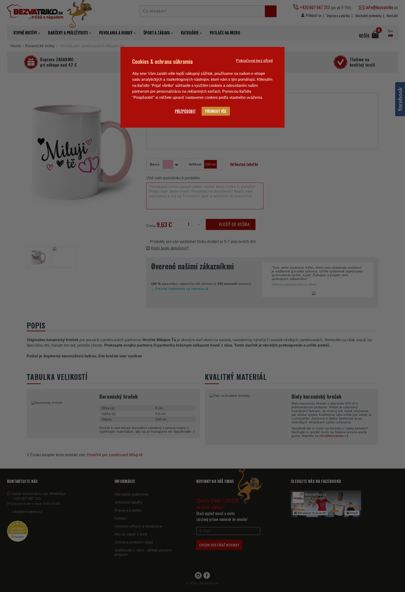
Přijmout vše (215, 111)
